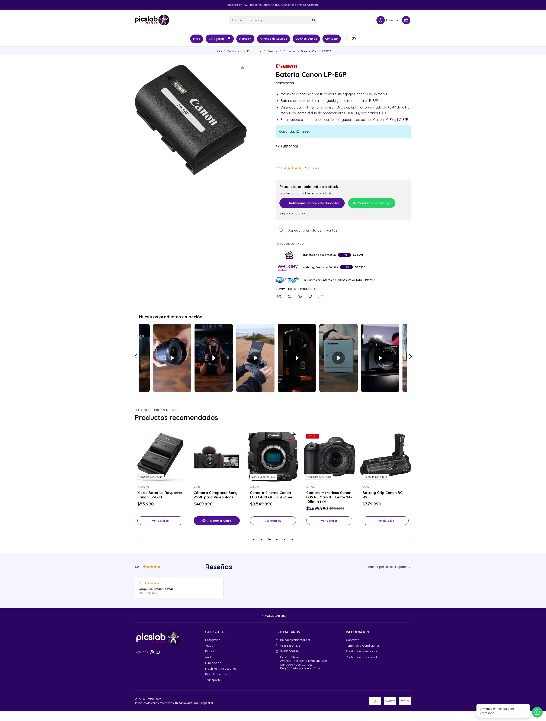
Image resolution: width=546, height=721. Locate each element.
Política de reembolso (361, 651)
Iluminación (213, 663)
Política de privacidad (361, 657)
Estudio (210, 651)
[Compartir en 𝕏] (289, 296)
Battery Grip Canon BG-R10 (383, 494)
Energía (273, 51)
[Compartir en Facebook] (279, 296)
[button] (253, 539)
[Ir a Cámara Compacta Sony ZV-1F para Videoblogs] (216, 456)
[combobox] (273, 20)
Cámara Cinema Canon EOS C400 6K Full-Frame (271, 494)
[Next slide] (408, 539)
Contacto (331, 38)
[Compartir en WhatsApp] (299, 296)
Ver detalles (160, 520)
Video (209, 645)
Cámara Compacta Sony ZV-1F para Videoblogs (215, 494)
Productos (234, 51)
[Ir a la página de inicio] (152, 20)
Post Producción (217, 674)
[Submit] (313, 20)
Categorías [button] (217, 39)
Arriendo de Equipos (273, 38)
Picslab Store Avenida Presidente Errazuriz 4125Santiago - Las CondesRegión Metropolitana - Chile (304, 662)
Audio (209, 657)
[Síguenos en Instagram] (347, 38)
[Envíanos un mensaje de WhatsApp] (537, 712)
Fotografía (254, 51)
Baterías (289, 51)
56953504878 (289, 651)
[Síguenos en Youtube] (354, 38)
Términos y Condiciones (363, 645)
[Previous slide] (138, 539)
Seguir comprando (292, 213)
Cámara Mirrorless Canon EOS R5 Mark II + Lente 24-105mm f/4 (329, 497)
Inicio (196, 38)
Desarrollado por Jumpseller (194, 703)
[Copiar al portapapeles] (320, 296)
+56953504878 (290, 645)
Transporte (213, 680)
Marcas (244, 38)
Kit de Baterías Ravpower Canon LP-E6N (159, 494)
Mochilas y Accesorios (221, 668)
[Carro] (406, 20)
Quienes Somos (306, 38)
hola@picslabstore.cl (295, 640)
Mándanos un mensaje (374, 203)
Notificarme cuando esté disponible (314, 203)
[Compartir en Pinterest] (310, 296)
